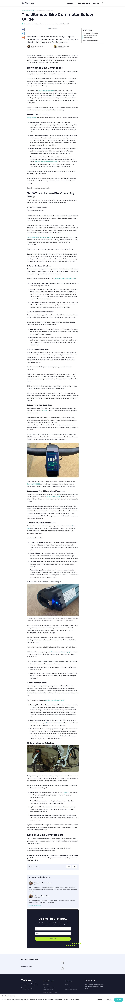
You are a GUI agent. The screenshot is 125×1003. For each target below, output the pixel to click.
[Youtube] (92, 981)
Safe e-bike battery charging (60, 652)
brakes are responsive (53, 723)
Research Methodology (71, 989)
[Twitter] (89, 981)
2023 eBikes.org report (46, 91)
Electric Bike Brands (48, 989)
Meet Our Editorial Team (35, 905)
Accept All (118, 999)
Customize (100, 999)
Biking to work (32, 118)
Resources (27, 10)
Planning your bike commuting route (39, 237)
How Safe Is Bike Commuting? (90, 33)
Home (23, 10)
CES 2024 (44, 410)
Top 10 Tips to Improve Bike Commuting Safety (90, 36)
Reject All (109, 999)
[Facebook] (95, 981)
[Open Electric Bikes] (75, 3)
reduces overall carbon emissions (46, 162)
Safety (32, 10)
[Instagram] (86, 981)
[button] (102, 3)
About (66, 984)
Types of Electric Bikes (49, 987)
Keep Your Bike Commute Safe (90, 40)
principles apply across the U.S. (65, 278)
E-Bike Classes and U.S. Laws (50, 992)
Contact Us (67, 987)
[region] (62, 998)
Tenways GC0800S (33, 484)
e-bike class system (53, 496)
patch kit (66, 793)
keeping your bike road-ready (55, 700)
